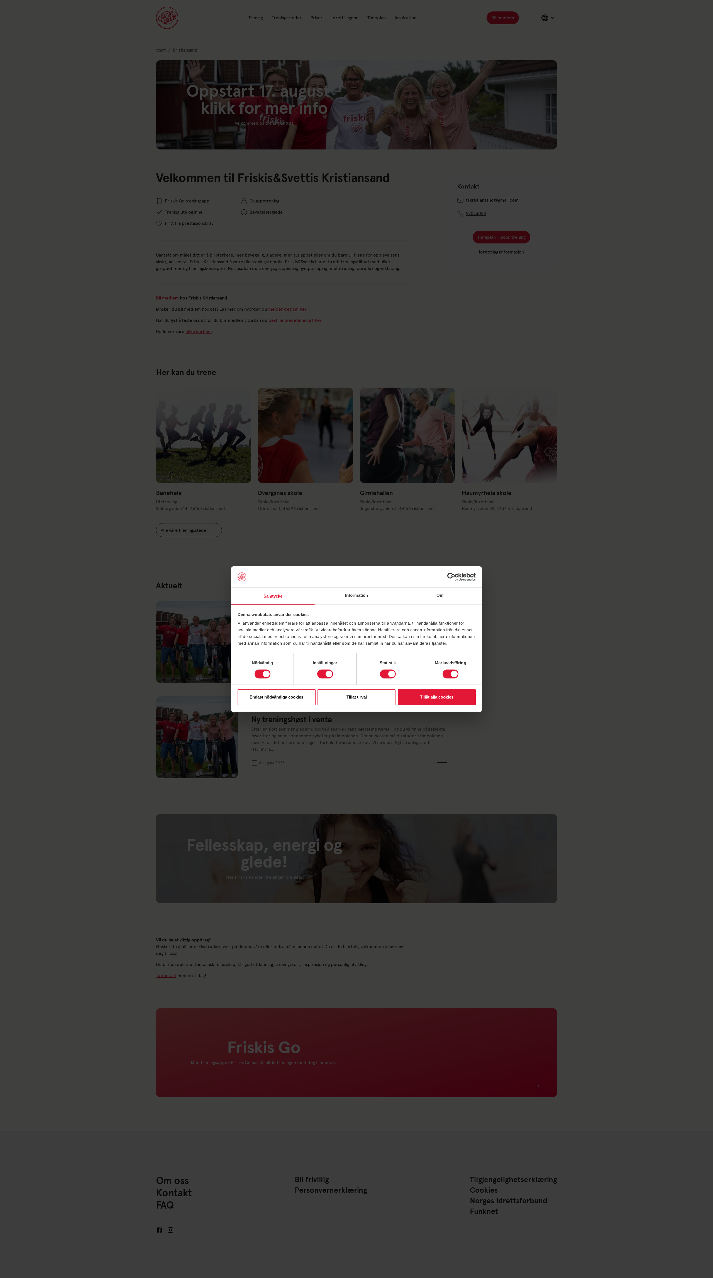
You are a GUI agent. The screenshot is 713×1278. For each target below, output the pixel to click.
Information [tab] (356, 595)
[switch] (325, 674)
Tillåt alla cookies (436, 697)
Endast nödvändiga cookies (276, 697)
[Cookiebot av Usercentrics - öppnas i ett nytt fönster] (451, 577)
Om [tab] (439, 595)
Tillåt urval (356, 697)
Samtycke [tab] (273, 596)
